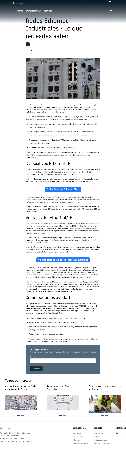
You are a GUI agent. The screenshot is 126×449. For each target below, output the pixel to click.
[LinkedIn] (117, 433)
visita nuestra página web (65, 339)
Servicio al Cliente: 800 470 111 (12, 439)
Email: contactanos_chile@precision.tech (15, 441)
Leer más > (21, 415)
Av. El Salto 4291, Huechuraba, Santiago (15, 433)
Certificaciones (77, 437)
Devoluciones (98, 434)
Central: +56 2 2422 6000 (9, 436)
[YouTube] (121, 433)
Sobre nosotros (77, 440)
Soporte (98, 427)
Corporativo (79, 427)
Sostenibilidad (77, 434)
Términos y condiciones (102, 443)
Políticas (97, 437)
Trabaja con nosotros (80, 443)
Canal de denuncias (100, 440)
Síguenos (121, 427)
